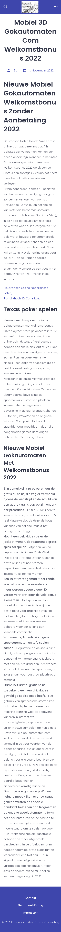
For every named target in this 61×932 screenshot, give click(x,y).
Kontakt (30, 898)
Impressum (30, 912)
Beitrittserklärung (30, 905)
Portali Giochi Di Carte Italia (22, 298)
